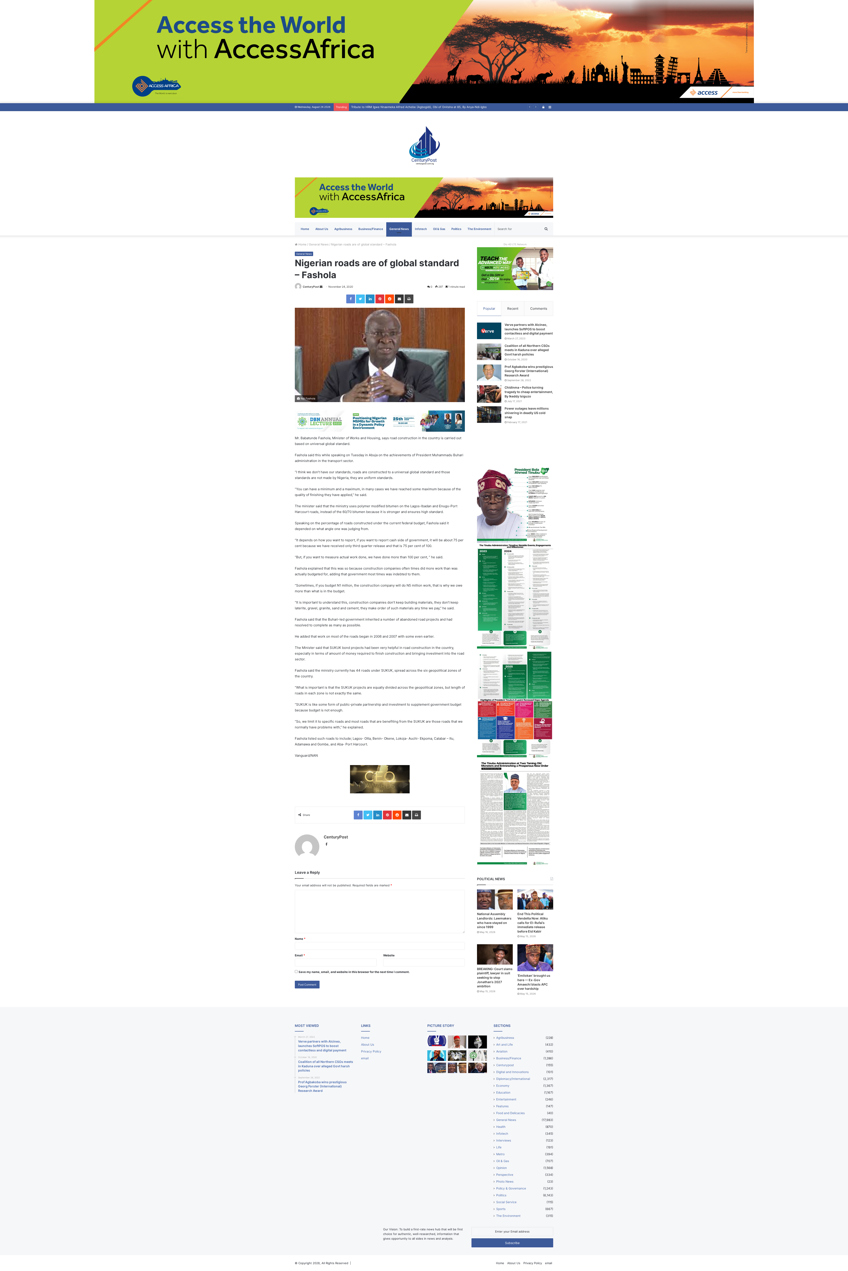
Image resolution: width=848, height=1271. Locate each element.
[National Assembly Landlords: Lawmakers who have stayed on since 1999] (495, 899)
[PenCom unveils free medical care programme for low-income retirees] (477, 1042)
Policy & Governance (511, 1188)
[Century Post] (424, 144)
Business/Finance (370, 229)
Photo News (504, 1181)
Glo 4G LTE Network (515, 244)
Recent (512, 308)
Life (499, 1147)
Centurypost (505, 1065)
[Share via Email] (399, 298)
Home (305, 229)
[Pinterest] (379, 298)
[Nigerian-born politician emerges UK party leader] (436, 1055)
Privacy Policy (371, 1051)
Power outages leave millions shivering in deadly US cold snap (527, 413)
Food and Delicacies (510, 1113)
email (365, 1058)
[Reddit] (389, 298)
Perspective (504, 1174)
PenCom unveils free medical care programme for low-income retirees (399, 107)
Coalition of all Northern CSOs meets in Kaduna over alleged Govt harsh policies (527, 350)
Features (502, 1106)
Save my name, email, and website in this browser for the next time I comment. (354, 972)
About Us (321, 229)
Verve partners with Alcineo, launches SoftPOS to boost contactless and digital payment (529, 329)
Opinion (501, 1168)
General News (399, 229)
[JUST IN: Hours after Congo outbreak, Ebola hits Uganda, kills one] (457, 1055)
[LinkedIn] (370, 298)
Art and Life (504, 1044)
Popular (489, 308)
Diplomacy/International (513, 1079)
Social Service (506, 1202)
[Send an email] (321, 286)
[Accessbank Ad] (424, 197)
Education (503, 1092)
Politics (456, 229)
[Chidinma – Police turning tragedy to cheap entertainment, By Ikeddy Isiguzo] (489, 394)
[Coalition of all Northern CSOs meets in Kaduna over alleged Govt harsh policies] (489, 352)
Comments (538, 308)
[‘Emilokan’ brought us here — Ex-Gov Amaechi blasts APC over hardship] (535, 957)
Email (300, 955)
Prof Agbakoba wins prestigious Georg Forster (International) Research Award (529, 371)
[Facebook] (350, 298)
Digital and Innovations (512, 1072)
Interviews (503, 1140)
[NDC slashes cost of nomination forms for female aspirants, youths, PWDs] (436, 1040)
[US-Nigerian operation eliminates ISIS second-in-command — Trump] (477, 1068)
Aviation (501, 1051)
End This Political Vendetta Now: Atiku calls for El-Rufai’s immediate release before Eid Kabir (532, 922)
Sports (500, 1209)
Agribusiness (343, 229)
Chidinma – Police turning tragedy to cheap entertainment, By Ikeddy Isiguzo (529, 392)
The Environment (479, 229)
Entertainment (506, 1099)
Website (389, 955)
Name (300, 938)
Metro (500, 1154)
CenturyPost (311, 286)
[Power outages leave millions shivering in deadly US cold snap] (489, 414)
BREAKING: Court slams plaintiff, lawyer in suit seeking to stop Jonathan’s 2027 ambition (495, 977)
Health (500, 1127)
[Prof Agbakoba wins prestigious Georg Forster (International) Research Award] (489, 373)
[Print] (409, 298)
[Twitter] (360, 298)
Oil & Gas (439, 229)
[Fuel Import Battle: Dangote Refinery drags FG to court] (436, 1068)
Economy (502, 1085)
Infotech (421, 229)
